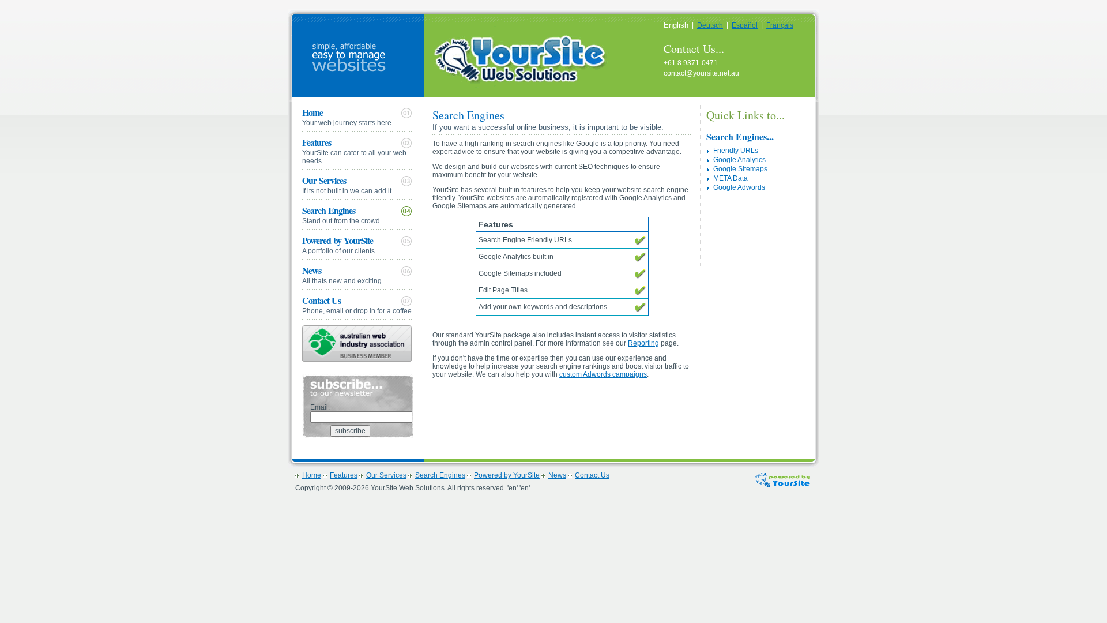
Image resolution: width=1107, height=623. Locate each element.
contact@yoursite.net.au (701, 73)
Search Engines (341, 214)
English (676, 25)
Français (779, 25)
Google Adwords (739, 187)
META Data (730, 178)
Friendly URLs (735, 151)
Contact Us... (694, 49)
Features (354, 150)
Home (346, 116)
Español (745, 25)
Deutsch (710, 25)
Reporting (643, 343)
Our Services (346, 184)
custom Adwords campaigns (603, 374)
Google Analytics (739, 160)
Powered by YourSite (338, 244)
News (342, 274)
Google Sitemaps (740, 169)
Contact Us (357, 304)
